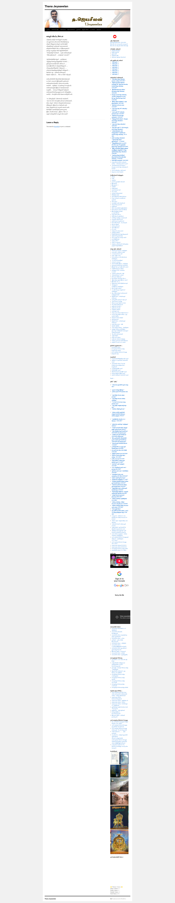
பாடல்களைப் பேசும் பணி (117, 253)
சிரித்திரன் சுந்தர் (115, 195)
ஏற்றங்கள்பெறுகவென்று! (117, 235)
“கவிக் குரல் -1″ (115, 62)
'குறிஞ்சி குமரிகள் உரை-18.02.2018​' (120, 453)
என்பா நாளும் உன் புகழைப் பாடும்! (119, 237)
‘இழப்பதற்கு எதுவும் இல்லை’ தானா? (120, 280)
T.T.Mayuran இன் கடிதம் (117, 368)
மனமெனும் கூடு (115, 311)
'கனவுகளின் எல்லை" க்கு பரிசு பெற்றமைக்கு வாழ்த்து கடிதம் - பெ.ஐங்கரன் (118, 365)
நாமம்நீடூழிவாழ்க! (116, 239)
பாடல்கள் (92, 29)
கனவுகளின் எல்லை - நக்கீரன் (118, 653)
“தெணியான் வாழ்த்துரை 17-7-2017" (120, 479)
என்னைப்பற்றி (55, 29)
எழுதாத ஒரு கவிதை (116, 350)
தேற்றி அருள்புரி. (115, 52)
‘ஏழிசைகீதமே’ (115, 335)
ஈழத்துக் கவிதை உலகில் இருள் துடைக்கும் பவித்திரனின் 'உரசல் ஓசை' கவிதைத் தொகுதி (120, 330)
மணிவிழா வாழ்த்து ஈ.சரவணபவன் (119, 217)
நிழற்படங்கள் (85, 29)
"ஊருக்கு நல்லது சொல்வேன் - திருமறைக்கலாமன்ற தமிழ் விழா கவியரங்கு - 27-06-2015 (119, 156)
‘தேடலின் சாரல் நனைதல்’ (117, 334)
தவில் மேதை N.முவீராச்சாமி (118, 221)
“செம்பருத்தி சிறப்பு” (116, 509)
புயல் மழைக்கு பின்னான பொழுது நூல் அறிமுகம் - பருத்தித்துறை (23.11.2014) (120, 538)
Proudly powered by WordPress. (119, 898)
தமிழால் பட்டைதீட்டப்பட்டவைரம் (119, 342)
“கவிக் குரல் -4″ (115, 67)
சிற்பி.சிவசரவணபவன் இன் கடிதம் (119, 371)
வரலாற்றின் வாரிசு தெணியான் (118, 203)
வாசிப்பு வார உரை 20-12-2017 (118, 459)
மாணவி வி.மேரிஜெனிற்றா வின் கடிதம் (120, 358)
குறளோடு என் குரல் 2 (116, 306)
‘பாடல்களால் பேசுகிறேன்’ (117, 260)
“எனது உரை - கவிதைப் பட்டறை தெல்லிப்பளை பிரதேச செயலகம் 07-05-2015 (119, 517)
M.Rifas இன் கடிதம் (116, 370)
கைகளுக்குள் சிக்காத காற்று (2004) (120, 548)
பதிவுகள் (99, 29)
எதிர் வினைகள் (115, 319)
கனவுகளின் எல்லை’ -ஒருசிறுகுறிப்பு (120, 654)
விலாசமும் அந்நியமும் (116, 276)
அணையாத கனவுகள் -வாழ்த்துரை (119, 250)
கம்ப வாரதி (114, 191)
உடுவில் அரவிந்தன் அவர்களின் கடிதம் (120, 375)
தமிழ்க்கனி (114, 206)
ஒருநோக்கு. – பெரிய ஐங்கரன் (118, 710)
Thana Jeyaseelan (56, 6)
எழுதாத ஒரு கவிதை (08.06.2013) (119, 547)
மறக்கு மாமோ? (115, 240)
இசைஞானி (114, 183)
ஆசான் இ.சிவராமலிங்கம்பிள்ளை (119, 196)
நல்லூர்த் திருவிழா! (116, 50)
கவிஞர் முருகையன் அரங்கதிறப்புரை (120, 340)
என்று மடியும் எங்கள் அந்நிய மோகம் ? (120, 312)
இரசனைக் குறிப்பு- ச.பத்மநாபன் (119, 651)
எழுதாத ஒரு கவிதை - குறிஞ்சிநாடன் (120, 700)
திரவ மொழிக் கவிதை (116, 288)
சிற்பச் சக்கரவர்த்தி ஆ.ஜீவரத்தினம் (119, 208)
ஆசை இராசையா (115, 227)
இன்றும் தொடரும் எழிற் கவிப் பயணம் (120, 267)
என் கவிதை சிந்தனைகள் (117, 304)
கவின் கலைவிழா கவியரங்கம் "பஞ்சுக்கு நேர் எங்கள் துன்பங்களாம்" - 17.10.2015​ (118, 139)
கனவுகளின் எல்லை (116, 347)
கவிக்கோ (114, 186)
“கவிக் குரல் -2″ (115, 63)
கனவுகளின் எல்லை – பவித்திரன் (119, 643)
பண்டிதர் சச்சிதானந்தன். (117, 193)
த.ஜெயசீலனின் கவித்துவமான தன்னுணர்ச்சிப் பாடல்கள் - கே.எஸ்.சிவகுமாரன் (118, 664)
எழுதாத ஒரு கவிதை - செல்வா (118, 702)
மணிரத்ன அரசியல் (116, 309)
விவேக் (113, 176)
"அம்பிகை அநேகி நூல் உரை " (118, 409)
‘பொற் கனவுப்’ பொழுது (117, 301)
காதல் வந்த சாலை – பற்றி (117, 324)
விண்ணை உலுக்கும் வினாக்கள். (119, 57)
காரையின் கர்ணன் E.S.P (117, 219)
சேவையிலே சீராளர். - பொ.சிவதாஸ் (119, 222)
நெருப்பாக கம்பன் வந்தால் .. (118, 172)
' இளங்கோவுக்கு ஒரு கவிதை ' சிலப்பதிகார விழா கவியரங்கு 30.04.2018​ (118, 91)
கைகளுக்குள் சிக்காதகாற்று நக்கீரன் (120, 687)
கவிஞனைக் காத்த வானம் (117, 231)
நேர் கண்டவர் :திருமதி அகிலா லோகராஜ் (119, 45)
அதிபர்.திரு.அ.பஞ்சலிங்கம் (118, 216)
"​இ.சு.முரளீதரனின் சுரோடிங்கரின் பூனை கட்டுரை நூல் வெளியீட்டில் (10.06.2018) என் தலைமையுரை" (119, 439)
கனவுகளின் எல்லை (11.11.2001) (119, 550)
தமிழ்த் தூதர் (115, 188)
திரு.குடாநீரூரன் (115, 224)
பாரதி (113, 178)
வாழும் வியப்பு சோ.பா (116, 214)
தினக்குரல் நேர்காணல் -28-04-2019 (118, 42)
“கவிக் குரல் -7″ (115, 72)
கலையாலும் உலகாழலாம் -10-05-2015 (120, 160)
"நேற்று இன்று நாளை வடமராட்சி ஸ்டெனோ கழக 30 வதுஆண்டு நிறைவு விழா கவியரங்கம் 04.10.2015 (120, 144)
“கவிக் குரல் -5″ (115, 69)
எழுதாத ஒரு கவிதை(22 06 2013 (119, 545)
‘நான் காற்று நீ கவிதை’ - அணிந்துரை (120, 327)
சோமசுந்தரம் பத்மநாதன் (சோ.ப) (119, 278)
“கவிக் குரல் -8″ (115, 74)
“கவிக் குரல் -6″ (115, 70)
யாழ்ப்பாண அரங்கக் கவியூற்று (118, 339)
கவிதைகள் (63, 29)
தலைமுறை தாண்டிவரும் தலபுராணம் (120, 265)
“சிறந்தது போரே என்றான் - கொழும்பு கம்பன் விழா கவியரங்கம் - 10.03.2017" (120, 120)
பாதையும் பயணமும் (116, 262)
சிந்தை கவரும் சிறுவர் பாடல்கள (119, 303)
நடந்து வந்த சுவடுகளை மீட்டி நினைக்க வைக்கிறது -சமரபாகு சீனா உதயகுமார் (120, 746)
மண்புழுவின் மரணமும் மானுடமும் (119, 299)
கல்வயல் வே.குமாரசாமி (117, 204)
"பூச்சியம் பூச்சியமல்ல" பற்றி (118, 273)
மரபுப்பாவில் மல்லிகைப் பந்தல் (118, 252)
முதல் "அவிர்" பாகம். (116, 255)
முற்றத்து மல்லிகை (116, 232)
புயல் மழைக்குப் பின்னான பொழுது (119, 352)
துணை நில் (114, 53)
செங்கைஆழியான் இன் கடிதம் (118, 373)
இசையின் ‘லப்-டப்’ (116, 281)
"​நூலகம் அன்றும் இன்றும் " (118, 390)
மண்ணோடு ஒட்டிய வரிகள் (118, 268)
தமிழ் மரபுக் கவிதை (116, 337)
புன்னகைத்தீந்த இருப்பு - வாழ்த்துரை (120, 263)
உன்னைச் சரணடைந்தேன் (117, 317)
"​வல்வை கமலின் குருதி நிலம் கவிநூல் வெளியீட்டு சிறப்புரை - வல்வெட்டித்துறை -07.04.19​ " (118, 413)
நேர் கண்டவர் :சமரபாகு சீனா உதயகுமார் (119, 44)
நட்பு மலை (114, 229)
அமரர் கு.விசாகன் (116, 226)
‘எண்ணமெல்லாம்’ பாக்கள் (118, 275)
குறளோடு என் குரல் (116, 307)
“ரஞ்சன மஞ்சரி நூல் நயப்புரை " (119, 478)
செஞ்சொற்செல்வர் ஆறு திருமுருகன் (120, 234)
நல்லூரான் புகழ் (115, 353)
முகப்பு (48, 29)
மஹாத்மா (114, 180)
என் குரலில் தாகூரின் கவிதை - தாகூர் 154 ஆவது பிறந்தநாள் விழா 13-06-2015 (120, 512)
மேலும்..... (112, 378)
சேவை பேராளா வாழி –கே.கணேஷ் (119, 209)
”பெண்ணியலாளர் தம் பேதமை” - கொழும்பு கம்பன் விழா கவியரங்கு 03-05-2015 (120, 167)
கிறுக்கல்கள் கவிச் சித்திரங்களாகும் (120, 283)
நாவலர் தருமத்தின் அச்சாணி (118, 181)
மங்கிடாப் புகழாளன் (116, 242)
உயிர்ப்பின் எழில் (115, 55)
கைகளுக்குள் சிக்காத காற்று (118, 348)
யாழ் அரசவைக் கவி (116, 190)
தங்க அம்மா (114, 201)
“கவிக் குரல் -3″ (115, 65)
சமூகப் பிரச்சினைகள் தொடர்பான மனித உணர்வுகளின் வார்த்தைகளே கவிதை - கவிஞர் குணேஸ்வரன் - (119, 693)
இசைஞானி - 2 (115, 185)
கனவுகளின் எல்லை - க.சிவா (118, 638)
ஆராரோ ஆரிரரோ (115, 326)
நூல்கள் (78, 29)
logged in (56, 126)
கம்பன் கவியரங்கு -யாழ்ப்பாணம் (119, 170)
